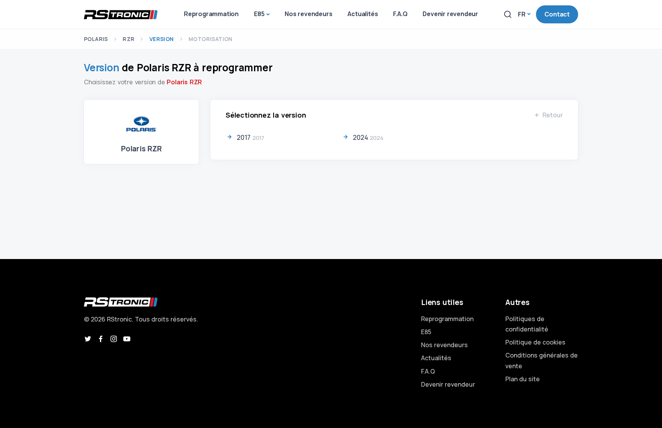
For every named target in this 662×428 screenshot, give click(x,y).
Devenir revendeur (448, 384)
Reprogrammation (447, 319)
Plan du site (522, 379)
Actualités (436, 358)
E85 (426, 332)
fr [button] (522, 14)
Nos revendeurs (444, 345)
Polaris (96, 39)
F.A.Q (428, 371)
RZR (128, 39)
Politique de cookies (535, 342)
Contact (557, 14)
